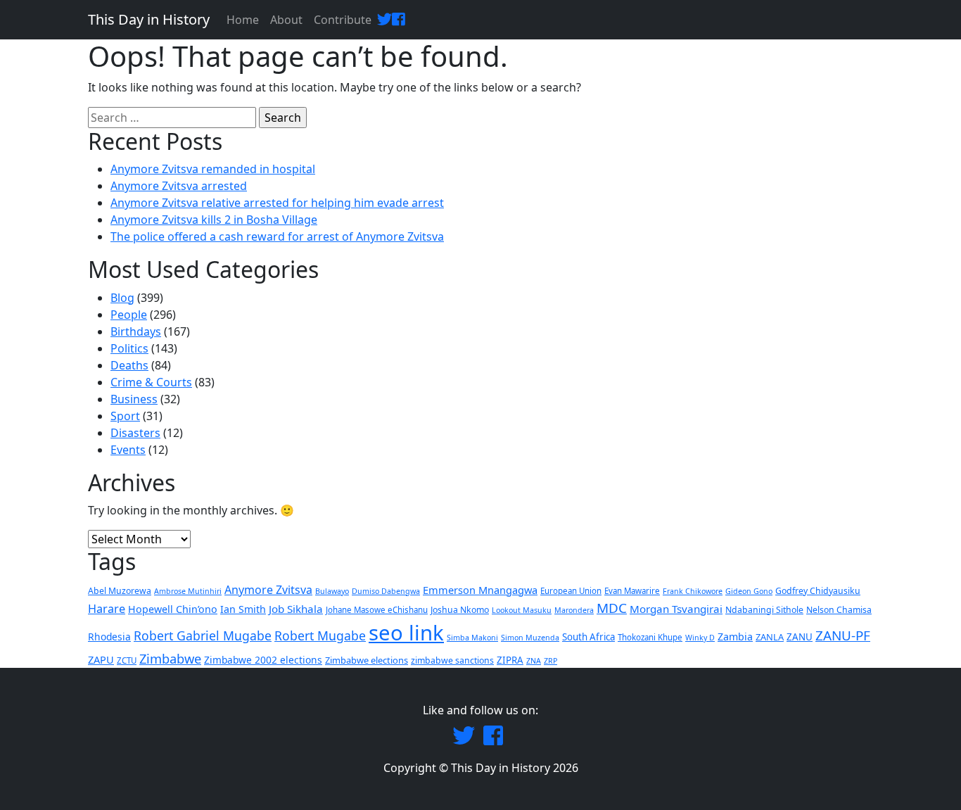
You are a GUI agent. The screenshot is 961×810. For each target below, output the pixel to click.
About (286, 19)
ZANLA (770, 637)
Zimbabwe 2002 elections (263, 659)
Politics (129, 348)
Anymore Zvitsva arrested (178, 186)
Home (243, 19)
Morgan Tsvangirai (676, 609)
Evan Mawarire (632, 591)
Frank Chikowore (693, 591)
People (128, 314)
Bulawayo (332, 591)
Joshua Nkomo (460, 610)
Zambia (735, 636)
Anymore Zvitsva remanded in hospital (212, 169)
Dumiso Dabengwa (386, 591)
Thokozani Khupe (650, 637)
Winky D (700, 638)
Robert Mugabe (320, 635)
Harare (106, 608)
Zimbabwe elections (366, 660)
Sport (125, 416)
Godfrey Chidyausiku (817, 591)
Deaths (129, 365)
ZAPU (101, 659)
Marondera (574, 610)
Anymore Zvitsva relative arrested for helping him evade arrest (277, 202)
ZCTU (126, 660)
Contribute (342, 19)
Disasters (135, 433)
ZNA (533, 661)
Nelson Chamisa (839, 610)
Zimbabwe (170, 658)
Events (128, 449)
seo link (406, 633)
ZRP (550, 661)
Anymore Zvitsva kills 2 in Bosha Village (213, 219)
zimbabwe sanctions (452, 660)
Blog (122, 297)
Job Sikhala (296, 609)
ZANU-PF (842, 635)
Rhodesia (109, 636)
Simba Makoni (472, 638)
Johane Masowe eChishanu (377, 610)
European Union (571, 591)
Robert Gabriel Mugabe (203, 635)
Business (134, 399)
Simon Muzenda (530, 638)
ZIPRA (510, 660)
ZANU (800, 637)
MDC (612, 608)
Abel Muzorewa (119, 591)
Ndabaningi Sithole (764, 610)
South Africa (588, 637)
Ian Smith (243, 609)
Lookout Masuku (522, 610)
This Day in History (149, 19)
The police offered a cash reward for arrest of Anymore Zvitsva (277, 236)
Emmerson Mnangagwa (480, 590)
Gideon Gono (748, 591)
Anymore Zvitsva (268, 589)
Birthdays (135, 331)
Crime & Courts (151, 382)
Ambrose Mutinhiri (188, 591)
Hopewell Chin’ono (172, 609)
